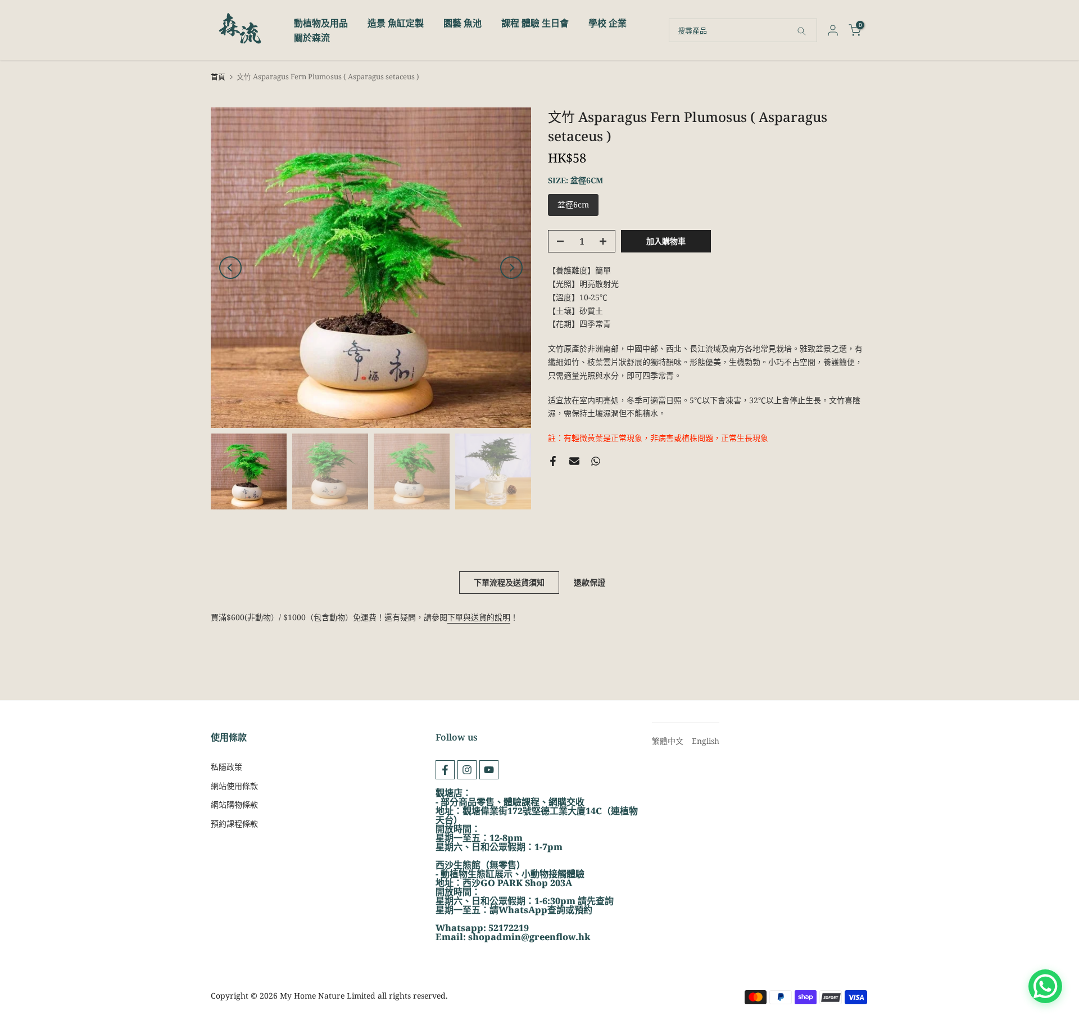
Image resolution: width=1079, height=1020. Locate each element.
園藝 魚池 (462, 23)
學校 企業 (607, 23)
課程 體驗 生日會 (535, 23)
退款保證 (589, 582)
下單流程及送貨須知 (509, 582)
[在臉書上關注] (445, 769)
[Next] (511, 267)
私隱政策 (226, 766)
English (705, 740)
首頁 (218, 76)
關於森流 (312, 37)
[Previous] (230, 267)
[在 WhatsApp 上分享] (596, 461)
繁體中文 (667, 740)
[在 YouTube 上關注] (488, 769)
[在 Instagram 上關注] (467, 769)
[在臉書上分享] (553, 461)
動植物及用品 (321, 23)
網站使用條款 (234, 785)
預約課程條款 (234, 823)
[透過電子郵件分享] (574, 461)
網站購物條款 (234, 804)
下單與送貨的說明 (478, 617)
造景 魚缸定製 (396, 23)
